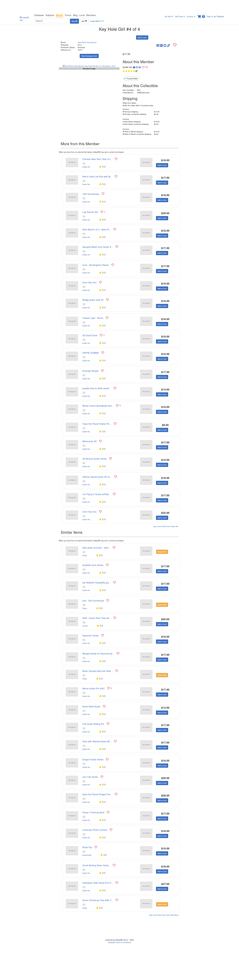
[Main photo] (89, 66)
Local (82, 15)
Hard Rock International (87, 42)
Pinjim (84, 555)
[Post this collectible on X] (161, 45)
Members (91, 15)
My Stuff (168, 16)
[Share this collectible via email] (165, 45)
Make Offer (162, 552)
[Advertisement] (119, 6)
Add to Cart (142, 37)
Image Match (97, 21)
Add (83, 21)
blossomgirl (86, 855)
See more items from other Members (163, 915)
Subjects (50, 15)
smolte (85, 626)
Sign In (210, 16)
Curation (190, 16)
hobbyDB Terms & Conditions (119, 942)
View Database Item (89, 56)
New (74, 21)
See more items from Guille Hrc (166, 526)
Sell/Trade (179, 16)
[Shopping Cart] (199, 15)
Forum (68, 15)
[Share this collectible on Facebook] (158, 45)
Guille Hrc (86, 167)
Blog (75, 15)
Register (220, 16)
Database (39, 15)
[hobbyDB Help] (203, 15)
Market (59, 15)
